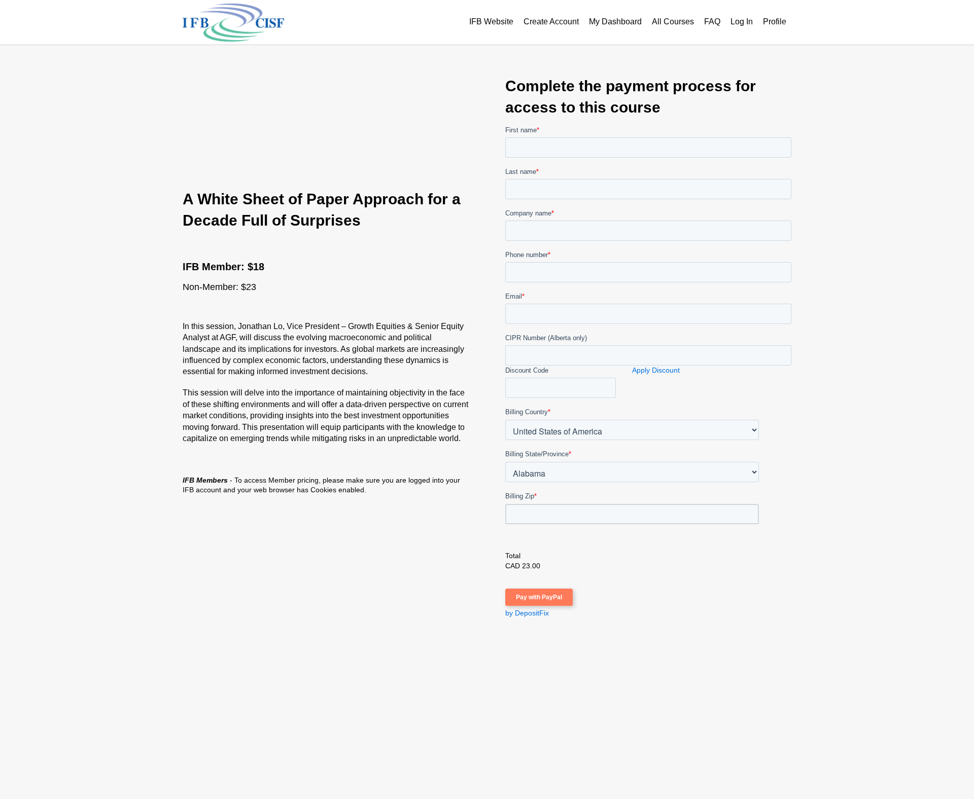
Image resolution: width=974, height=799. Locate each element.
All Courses (673, 21)
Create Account (551, 21)
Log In (741, 21)
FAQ (712, 21)
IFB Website (491, 21)
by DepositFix (527, 613)
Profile (774, 21)
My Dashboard (615, 21)
